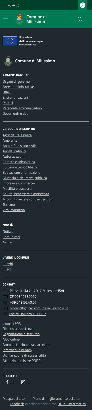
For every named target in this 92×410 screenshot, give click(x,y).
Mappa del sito (14, 398)
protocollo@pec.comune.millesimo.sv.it (39, 308)
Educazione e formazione (21, 172)
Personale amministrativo (22, 108)
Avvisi (7, 242)
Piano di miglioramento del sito (56, 398)
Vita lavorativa (14, 209)
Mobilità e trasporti (17, 188)
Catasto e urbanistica (19, 161)
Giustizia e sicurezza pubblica (25, 177)
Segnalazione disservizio (21, 334)
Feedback (17, 403)
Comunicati (11, 236)
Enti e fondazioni (15, 97)
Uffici (6, 92)
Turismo (9, 204)
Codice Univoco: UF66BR (27, 313)
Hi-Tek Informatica (72, 403)
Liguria (11, 5)
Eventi (8, 269)
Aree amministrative (18, 86)
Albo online (11, 339)
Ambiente (10, 140)
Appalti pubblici (14, 151)
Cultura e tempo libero (20, 167)
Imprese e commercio (19, 183)
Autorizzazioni (13, 156)
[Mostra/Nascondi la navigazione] (5, 18)
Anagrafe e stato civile (20, 145)
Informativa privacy (17, 350)
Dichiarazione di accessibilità (24, 355)
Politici (8, 102)
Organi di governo (16, 81)
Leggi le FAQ (12, 323)
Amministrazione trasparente (25, 344)
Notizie (8, 231)
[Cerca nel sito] (80, 19)
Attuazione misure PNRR (22, 360)
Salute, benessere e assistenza (26, 193)
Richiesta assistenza (18, 328)
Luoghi (8, 263)
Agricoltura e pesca (17, 135)
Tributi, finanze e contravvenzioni (28, 199)
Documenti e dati (16, 113)
